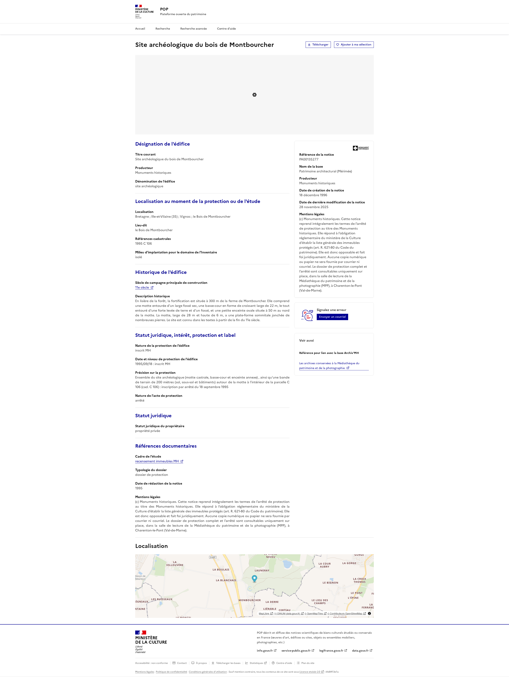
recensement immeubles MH (157, 461)
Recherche (162, 29)
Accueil (140, 29)
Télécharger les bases (228, 663)
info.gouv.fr (265, 651)
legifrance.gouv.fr (331, 651)
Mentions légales (144, 672)
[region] (254, 586)
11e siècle (142, 287)
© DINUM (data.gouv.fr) (287, 613)
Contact (182, 663)
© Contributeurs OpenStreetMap (344, 613)
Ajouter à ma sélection (356, 44)
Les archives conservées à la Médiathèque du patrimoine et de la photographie (329, 365)
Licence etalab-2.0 (309, 672)
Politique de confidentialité (171, 672)
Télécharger (320, 44)
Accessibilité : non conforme (151, 663)
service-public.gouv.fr (296, 651)
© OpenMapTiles (314, 613)
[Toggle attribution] (369, 613)
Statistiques (256, 663)
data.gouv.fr (360, 651)
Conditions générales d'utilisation (208, 672)
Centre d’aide (284, 663)
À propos (201, 663)
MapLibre (264, 613)
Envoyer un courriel (332, 317)
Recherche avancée (193, 29)
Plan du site (307, 663)
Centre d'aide (226, 29)
